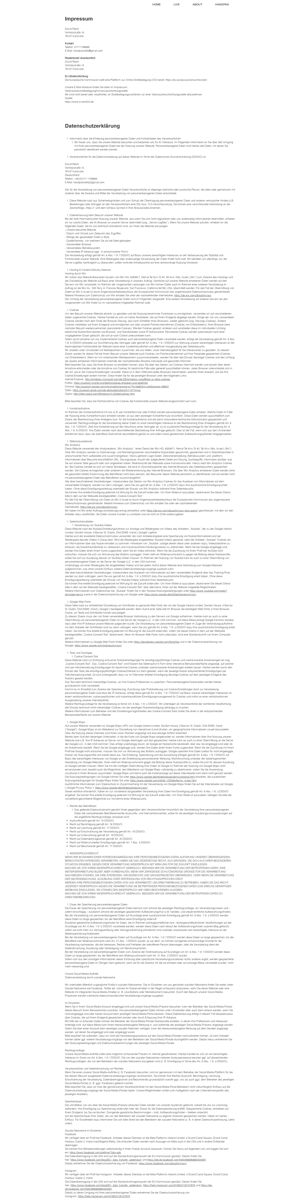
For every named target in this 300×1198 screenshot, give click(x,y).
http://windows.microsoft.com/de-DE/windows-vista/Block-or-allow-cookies (127, 379)
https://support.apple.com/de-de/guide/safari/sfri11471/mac (107, 390)
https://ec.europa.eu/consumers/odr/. (186, 79)
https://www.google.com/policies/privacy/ (98, 645)
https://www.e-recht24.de (79, 101)
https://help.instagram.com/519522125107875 (169, 1185)
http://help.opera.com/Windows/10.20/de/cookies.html (104, 393)
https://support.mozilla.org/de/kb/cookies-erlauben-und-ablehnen (111, 383)
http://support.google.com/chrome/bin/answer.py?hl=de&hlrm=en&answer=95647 (122, 386)
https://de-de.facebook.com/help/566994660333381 (176, 1159)
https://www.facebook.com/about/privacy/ (162, 1163)
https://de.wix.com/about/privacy (192, 295)
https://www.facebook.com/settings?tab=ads (95, 1152)
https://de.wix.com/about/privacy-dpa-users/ (172, 510)
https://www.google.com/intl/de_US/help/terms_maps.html (163, 780)
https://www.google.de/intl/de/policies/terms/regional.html (162, 776)
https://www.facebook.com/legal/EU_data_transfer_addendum (106, 1159)
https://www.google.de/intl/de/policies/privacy (170, 594)
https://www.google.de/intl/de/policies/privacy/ (121, 787)
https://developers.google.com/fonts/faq (156, 641)
